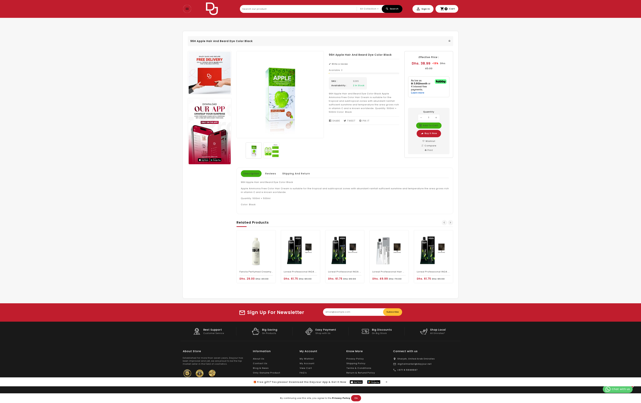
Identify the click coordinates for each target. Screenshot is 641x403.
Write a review (339, 64)
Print (430, 150)
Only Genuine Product (266, 372)
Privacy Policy (355, 358)
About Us (258, 358)
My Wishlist (307, 358)
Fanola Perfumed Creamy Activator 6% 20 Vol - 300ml (273, 271)
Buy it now (431, 133)
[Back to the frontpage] (449, 40)
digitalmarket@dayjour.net (414, 363)
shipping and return (296, 173)
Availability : (339, 85)
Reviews (270, 173)
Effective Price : (429, 57)
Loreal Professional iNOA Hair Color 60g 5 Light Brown (317, 271)
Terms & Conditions (358, 368)
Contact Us (260, 363)
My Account (307, 363)
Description (251, 173)
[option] (254, 150)
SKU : (334, 81)
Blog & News (261, 368)
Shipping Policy (356, 363)
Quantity (428, 111)
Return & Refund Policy (360, 372)
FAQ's (303, 372)
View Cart (306, 368)
